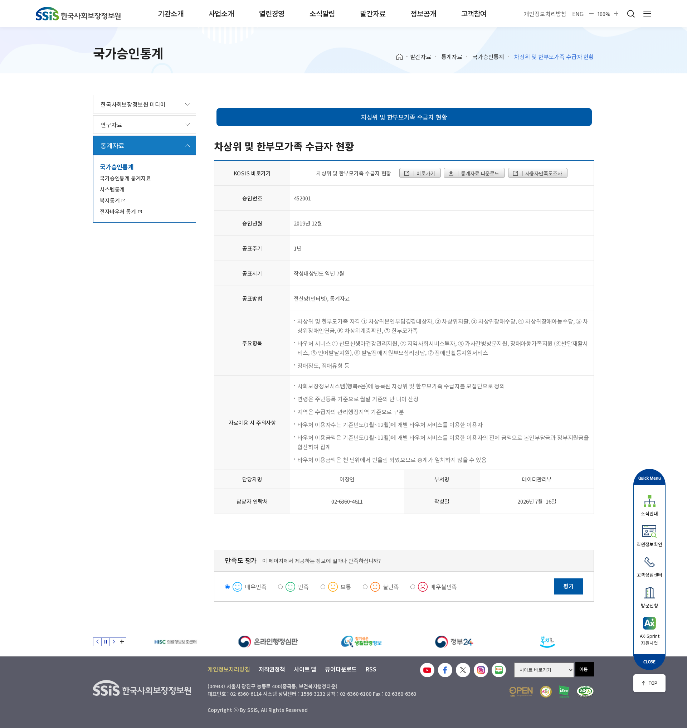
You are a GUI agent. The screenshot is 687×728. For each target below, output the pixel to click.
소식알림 (322, 13)
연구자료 (111, 124)
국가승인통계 (488, 56)
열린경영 (271, 13)
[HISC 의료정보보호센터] (175, 642)
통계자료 (451, 56)
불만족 (391, 586)
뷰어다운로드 (341, 669)
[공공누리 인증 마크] (521, 692)
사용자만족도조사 (543, 173)
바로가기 (425, 173)
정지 (105, 641)
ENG (578, 13)
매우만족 (255, 586)
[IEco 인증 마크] (564, 691)
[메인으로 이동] (78, 13)
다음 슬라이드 (113, 641)
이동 (583, 669)
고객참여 (474, 13)
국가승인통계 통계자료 (125, 178)
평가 (568, 586)
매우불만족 (443, 586)
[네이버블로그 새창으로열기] (499, 670)
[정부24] (454, 642)
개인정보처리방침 (545, 13)
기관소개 (170, 13)
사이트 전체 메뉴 (647, 14)
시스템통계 (112, 189)
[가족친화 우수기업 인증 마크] (546, 692)
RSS (370, 669)
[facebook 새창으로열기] (445, 670)
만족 (303, 586)
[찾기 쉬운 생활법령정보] (361, 642)
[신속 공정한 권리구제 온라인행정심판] (268, 642)
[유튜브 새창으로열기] (427, 670)
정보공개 (423, 13)
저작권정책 (272, 669)
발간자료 (372, 13)
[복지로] (547, 642)
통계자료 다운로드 (479, 173)
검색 (631, 14)
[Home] (402, 57)
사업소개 (221, 13)
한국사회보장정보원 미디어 (133, 104)
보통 (346, 586)
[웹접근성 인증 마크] (585, 692)
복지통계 (110, 200)
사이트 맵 (305, 669)
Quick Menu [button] (649, 478)
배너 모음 (122, 641)
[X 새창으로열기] (463, 670)
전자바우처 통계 (118, 211)
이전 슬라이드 (97, 641)
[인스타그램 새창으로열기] (481, 670)
